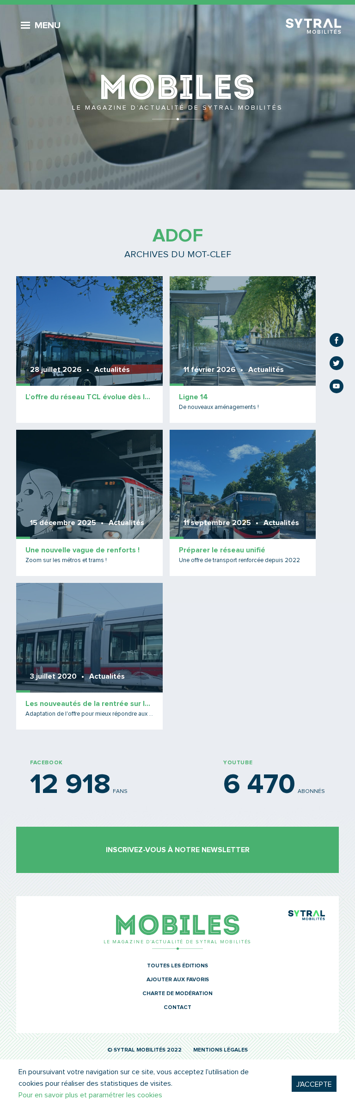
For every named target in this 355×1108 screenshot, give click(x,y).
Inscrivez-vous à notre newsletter (178, 850)
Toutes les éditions (177, 966)
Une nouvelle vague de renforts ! (82, 550)
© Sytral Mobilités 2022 (144, 1050)
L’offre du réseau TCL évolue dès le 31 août (89, 397)
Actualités (112, 369)
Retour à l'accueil (177, 97)
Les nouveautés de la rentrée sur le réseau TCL (89, 703)
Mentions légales (220, 1050)
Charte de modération (177, 994)
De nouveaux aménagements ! (219, 407)
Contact (177, 1007)
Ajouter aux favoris (178, 980)
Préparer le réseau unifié (222, 550)
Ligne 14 (193, 397)
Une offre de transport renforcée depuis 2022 (239, 560)
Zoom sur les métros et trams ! (66, 560)
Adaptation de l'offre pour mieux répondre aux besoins (89, 714)
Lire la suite (89, 349)
